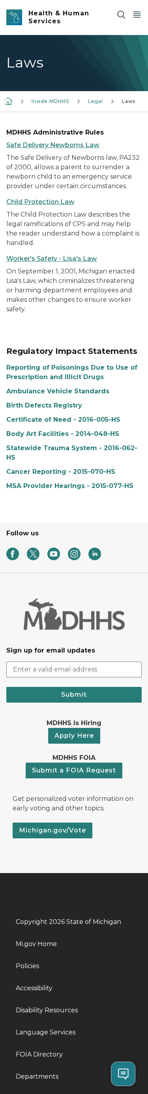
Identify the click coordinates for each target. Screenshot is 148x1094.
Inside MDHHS (50, 101)
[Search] (121, 14)
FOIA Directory (39, 1054)
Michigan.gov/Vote (52, 830)
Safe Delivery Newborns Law (52, 145)
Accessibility (34, 988)
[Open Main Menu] (137, 14)
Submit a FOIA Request (74, 770)
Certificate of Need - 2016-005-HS (63, 419)
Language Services (45, 1032)
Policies (27, 966)
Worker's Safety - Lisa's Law (51, 258)
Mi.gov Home (36, 944)
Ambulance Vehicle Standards (57, 391)
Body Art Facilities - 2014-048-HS (62, 434)
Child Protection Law (40, 202)
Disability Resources (47, 1010)
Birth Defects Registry (44, 405)
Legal (95, 101)
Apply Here (74, 735)
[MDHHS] (8, 101)
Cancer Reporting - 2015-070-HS (60, 471)
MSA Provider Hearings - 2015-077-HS (69, 486)
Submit (74, 694)
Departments (37, 1076)
